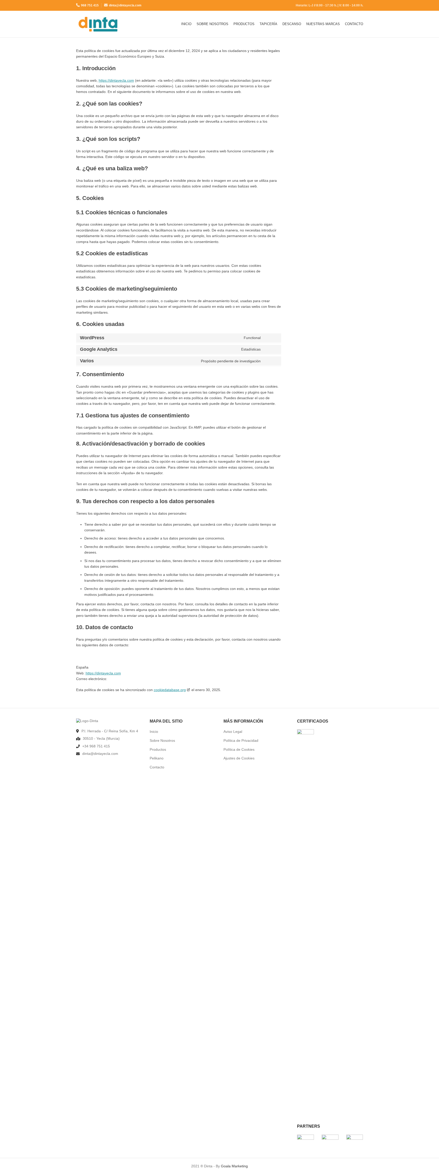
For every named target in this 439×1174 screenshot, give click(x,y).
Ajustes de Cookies (238, 758)
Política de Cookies (238, 749)
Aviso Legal (232, 731)
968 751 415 (90, 5)
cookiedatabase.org (170, 690)
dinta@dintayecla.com (125, 5)
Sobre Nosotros (162, 740)
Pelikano (157, 758)
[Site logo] (98, 24)
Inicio (154, 731)
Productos (158, 749)
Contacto (157, 767)
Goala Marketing (234, 1166)
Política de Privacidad (240, 740)
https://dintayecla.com (116, 80)
